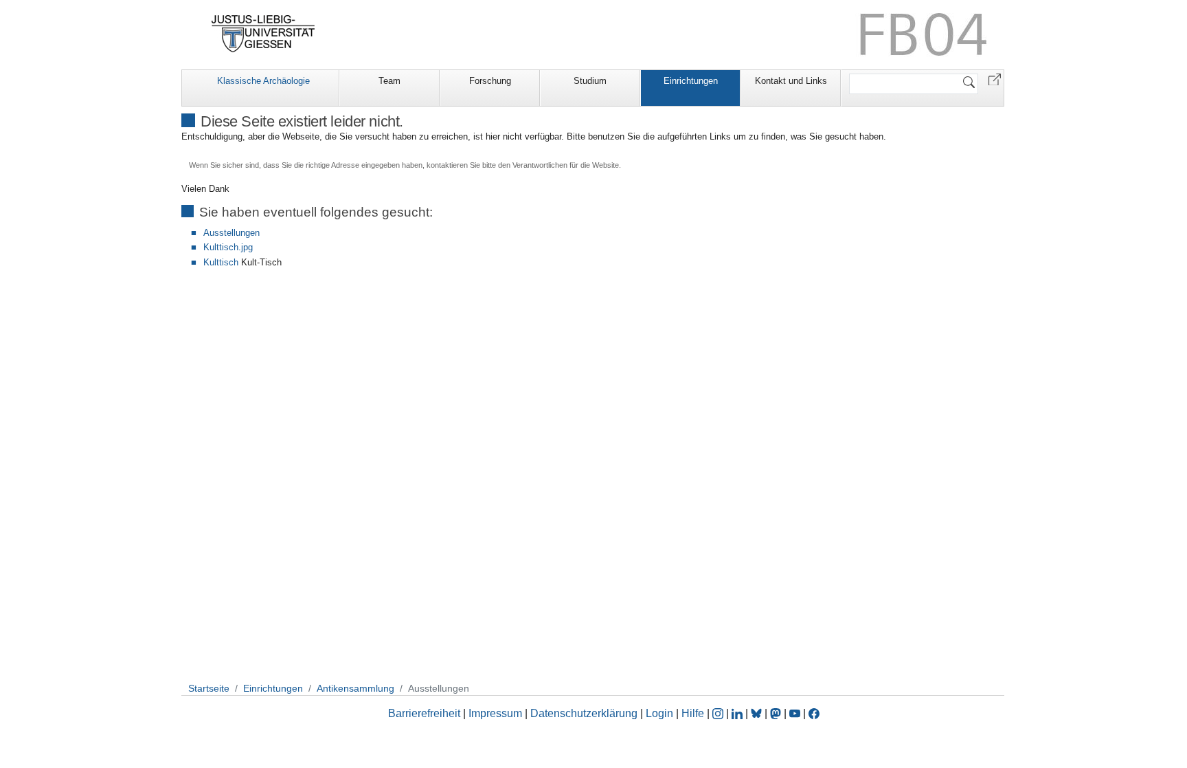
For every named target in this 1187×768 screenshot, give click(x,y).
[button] (994, 79)
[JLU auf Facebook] (814, 713)
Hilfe (692, 713)
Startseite (208, 688)
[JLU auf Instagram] (719, 713)
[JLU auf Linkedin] (738, 713)
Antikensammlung (355, 688)
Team (389, 81)
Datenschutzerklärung (583, 713)
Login (661, 713)
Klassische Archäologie (263, 81)
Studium (590, 81)
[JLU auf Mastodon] (777, 713)
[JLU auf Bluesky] (758, 713)
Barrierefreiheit (424, 713)
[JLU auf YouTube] (794, 713)
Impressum (495, 713)
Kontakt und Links (791, 81)
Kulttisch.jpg (228, 247)
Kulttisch (220, 262)
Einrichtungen (691, 81)
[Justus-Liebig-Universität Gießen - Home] (263, 33)
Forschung (490, 81)
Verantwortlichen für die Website (565, 165)
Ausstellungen (231, 233)
